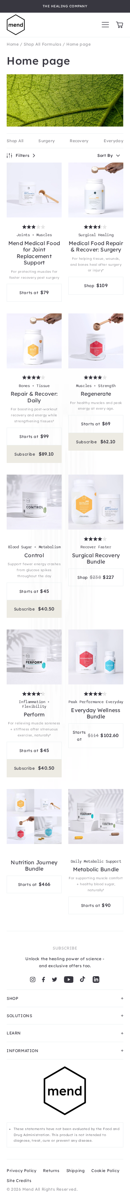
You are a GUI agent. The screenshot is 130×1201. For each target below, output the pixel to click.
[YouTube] (69, 979)
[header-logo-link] (16, 25)
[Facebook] (43, 979)
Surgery (46, 141)
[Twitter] (54, 979)
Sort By (105, 155)
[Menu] (105, 24)
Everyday (113, 141)
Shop (12, 998)
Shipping (75, 1170)
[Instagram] (32, 979)
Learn (14, 1032)
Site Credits (19, 1180)
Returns (51, 1170)
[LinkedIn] (96, 979)
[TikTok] (82, 979)
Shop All (15, 141)
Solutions (19, 1015)
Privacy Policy (21, 1170)
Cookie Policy (105, 1170)
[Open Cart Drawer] (119, 24)
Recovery (79, 141)
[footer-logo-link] (65, 1094)
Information (23, 1050)
